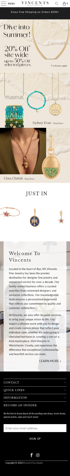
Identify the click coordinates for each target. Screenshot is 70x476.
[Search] (56, 3)
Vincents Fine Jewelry (33, 463)
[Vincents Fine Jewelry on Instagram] (38, 455)
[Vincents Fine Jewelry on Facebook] (31, 455)
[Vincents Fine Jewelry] (35, 3)
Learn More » (50, 361)
